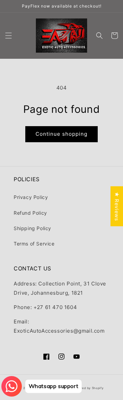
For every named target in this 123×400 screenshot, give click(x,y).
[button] (8, 35)
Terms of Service (34, 243)
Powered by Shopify (88, 388)
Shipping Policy (32, 228)
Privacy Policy (31, 197)
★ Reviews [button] (116, 206)
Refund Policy (30, 213)
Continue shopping (61, 134)
